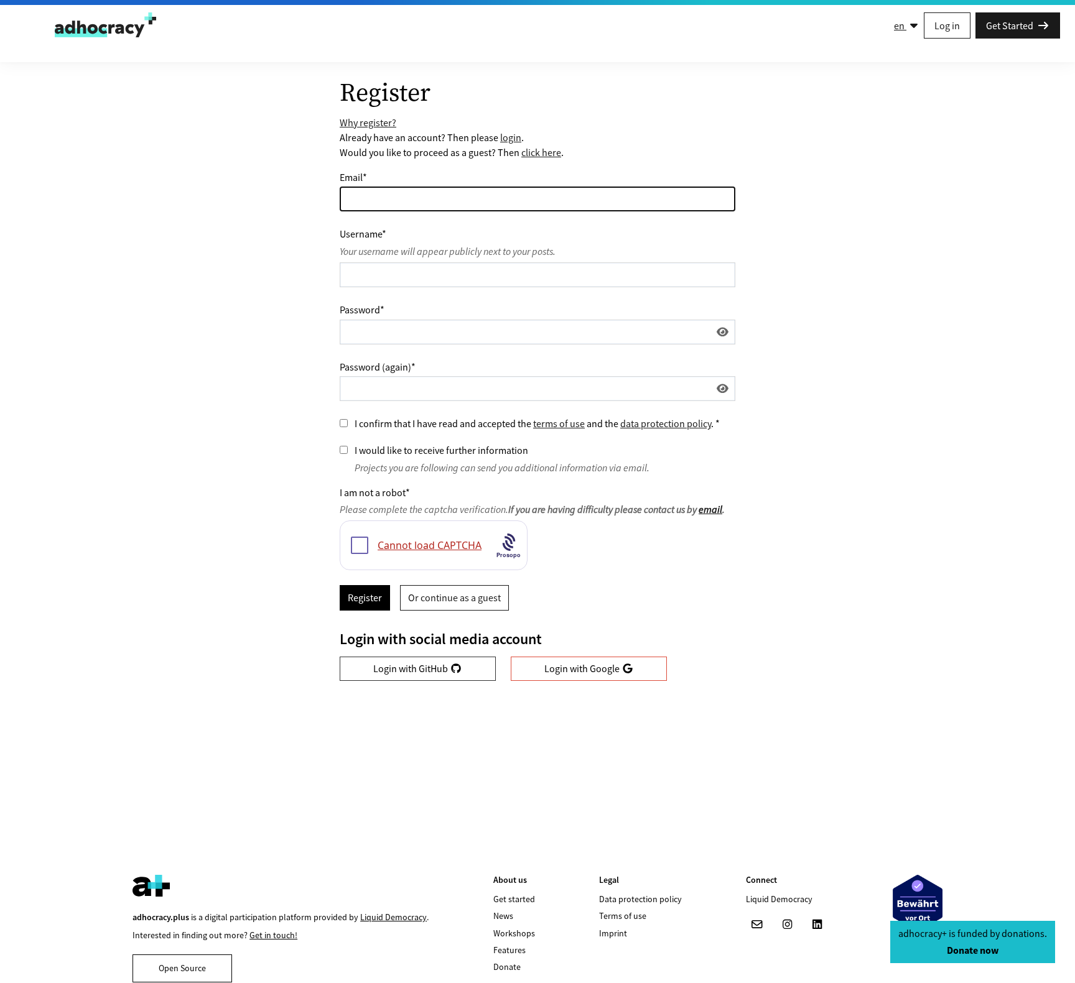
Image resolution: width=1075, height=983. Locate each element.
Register (365, 597)
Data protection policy (640, 899)
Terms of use (622, 915)
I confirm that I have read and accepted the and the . (537, 423)
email (710, 509)
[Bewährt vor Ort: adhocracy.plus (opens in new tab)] (917, 903)
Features (509, 950)
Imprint (613, 933)
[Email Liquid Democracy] (757, 924)
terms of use (559, 423)
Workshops (514, 933)
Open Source (182, 968)
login (510, 137)
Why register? (368, 122)
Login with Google (582, 668)
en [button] (900, 25)
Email (353, 177)
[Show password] (722, 332)
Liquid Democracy (393, 917)
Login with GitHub (411, 668)
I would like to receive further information (441, 450)
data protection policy (665, 423)
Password (362, 309)
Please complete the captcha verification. (532, 509)
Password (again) (378, 367)
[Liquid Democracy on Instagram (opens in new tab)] (787, 924)
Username (363, 234)
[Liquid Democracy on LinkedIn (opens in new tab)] (817, 924)
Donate (507, 966)
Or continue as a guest (454, 597)
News (503, 915)
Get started (514, 899)
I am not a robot (375, 492)
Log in (947, 25)
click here (541, 152)
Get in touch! (273, 935)
